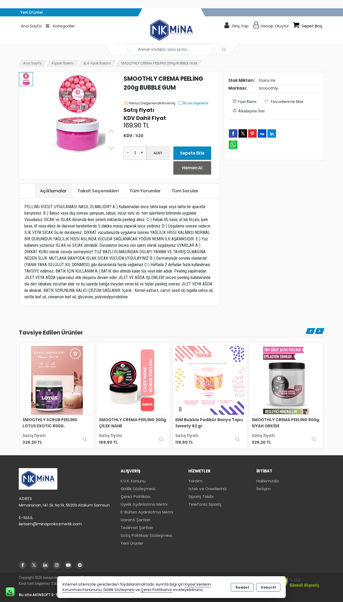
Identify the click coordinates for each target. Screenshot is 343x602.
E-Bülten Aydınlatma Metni (147, 512)
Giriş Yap (240, 26)
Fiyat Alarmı (247, 101)
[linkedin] (271, 133)
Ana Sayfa (31, 26)
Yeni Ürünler (132, 543)
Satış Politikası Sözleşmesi (146, 535)
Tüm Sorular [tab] (185, 191)
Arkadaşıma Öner (251, 111)
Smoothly (268, 88)
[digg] (262, 133)
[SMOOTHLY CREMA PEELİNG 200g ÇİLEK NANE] (57, 380)
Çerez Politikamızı (156, 589)
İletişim (263, 488)
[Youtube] (68, 565)
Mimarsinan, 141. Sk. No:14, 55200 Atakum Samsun (64, 505)
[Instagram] (57, 565)
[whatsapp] (233, 145)
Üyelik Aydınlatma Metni (144, 504)
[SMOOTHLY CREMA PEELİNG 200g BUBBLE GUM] (77, 114)
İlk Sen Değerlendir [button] (195, 103)
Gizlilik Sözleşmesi (138, 488)
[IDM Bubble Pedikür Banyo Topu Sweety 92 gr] (133, 380)
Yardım (195, 481)
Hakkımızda (267, 481)
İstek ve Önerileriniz (207, 488)
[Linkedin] (45, 565)
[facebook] (233, 133)
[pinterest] (252, 133)
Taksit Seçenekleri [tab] (98, 191)
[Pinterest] (80, 565)
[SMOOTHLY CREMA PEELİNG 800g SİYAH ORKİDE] (209, 380)
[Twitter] (34, 565)
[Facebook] (22, 565)
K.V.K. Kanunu (133, 481)
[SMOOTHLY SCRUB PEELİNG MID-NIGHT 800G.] (286, 380)
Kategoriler (63, 26)
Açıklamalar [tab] (53, 191)
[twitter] (242, 133)
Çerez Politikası (135, 496)
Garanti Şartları (135, 520)
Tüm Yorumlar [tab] (145, 191)
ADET (158, 153)
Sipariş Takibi (201, 496)
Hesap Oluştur (275, 26)
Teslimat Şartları (137, 527)
